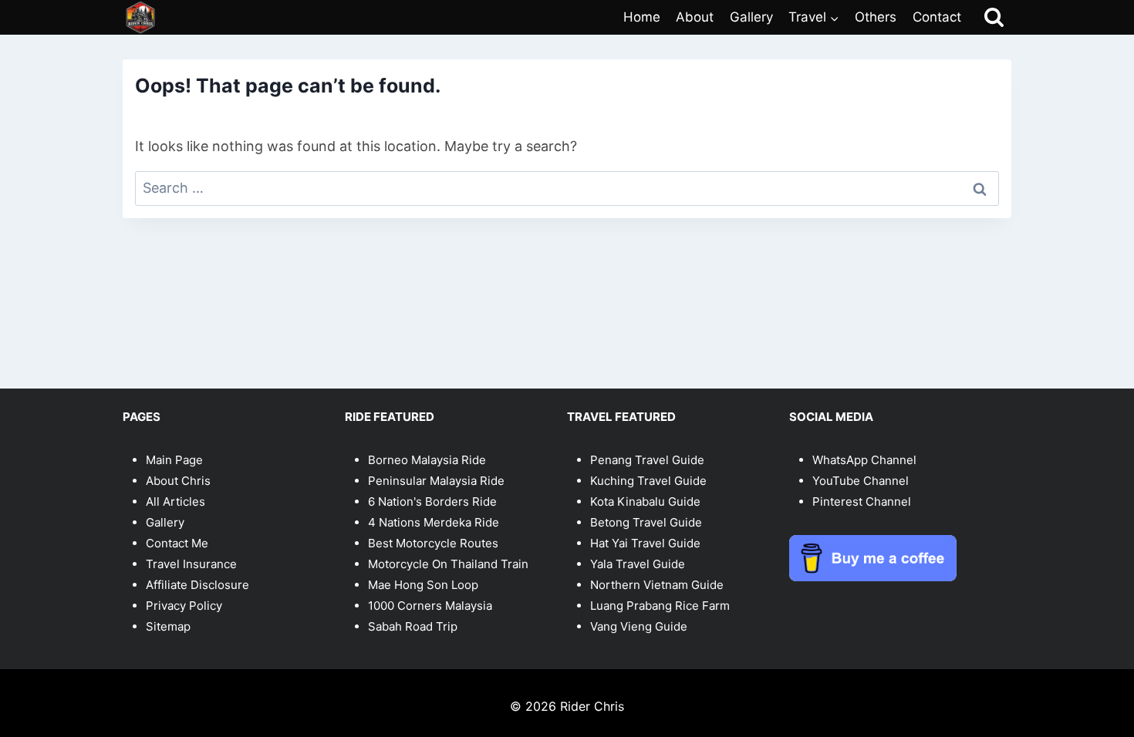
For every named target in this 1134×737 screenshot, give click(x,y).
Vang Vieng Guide (638, 626)
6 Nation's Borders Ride (432, 501)
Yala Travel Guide (637, 564)
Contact (937, 17)
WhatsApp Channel (864, 460)
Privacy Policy (184, 605)
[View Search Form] (994, 17)
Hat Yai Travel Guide (645, 543)
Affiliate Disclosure (197, 584)
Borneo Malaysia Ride (427, 460)
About (695, 17)
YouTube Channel (860, 480)
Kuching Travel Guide (648, 480)
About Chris (178, 480)
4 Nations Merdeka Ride (433, 522)
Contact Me (177, 543)
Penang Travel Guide (647, 460)
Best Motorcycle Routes (433, 543)
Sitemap (168, 626)
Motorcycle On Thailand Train (448, 564)
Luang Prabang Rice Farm (660, 605)
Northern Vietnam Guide (657, 584)
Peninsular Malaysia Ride (436, 480)
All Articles (175, 501)
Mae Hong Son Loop (423, 584)
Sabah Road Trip (412, 626)
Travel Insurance (191, 564)
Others (875, 17)
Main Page (174, 460)
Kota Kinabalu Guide (645, 501)
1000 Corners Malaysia (430, 605)
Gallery (751, 17)
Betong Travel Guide (646, 522)
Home (641, 17)
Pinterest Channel (861, 501)
